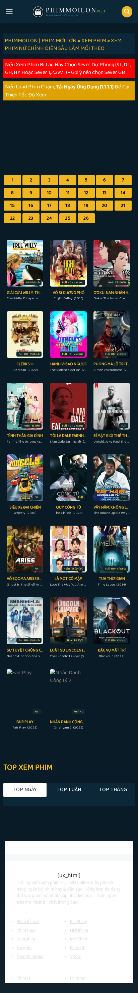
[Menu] (9, 11)
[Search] (127, 11)
